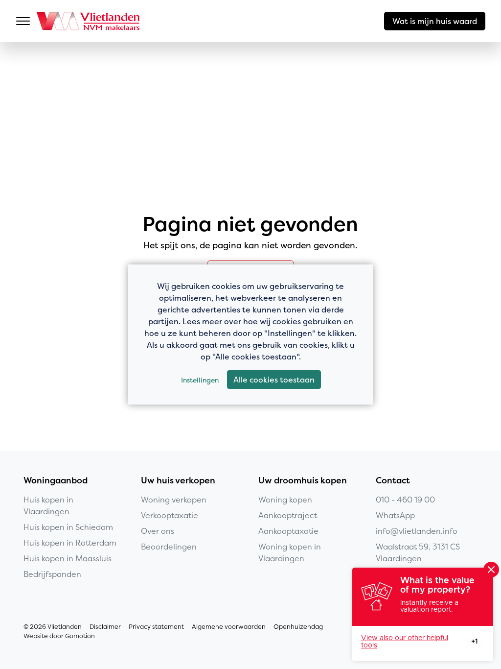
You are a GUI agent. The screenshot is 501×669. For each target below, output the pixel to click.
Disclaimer (105, 626)
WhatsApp (395, 515)
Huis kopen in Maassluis (67, 558)
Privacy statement (156, 626)
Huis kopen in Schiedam (68, 527)
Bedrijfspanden (52, 574)
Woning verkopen (173, 499)
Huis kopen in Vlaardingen (48, 505)
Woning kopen (285, 499)
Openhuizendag (298, 626)
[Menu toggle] (23, 21)
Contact (393, 480)
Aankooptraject (287, 515)
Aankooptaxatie (288, 531)
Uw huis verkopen (178, 480)
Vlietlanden (88, 21)
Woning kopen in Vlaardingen (289, 552)
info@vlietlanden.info (416, 531)
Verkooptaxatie (169, 515)
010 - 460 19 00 (405, 499)
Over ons (157, 531)
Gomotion (80, 636)
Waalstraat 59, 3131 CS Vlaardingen (418, 552)
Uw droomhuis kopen (302, 480)
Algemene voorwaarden (229, 626)
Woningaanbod (55, 480)
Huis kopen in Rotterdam (69, 542)
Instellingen (200, 379)
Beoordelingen (169, 546)
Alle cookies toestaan (274, 379)
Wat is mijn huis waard (434, 21)
